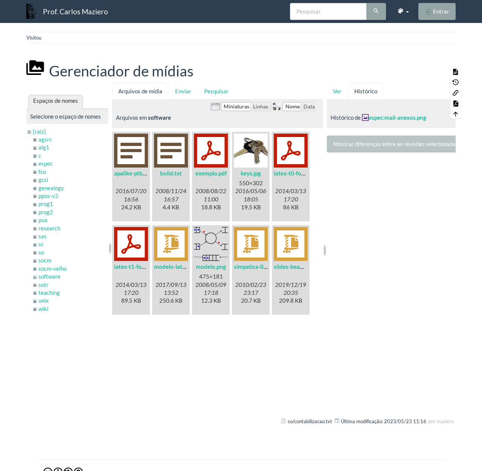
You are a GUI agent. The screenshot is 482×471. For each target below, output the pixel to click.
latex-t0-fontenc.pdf (299, 173)
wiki (43, 308)
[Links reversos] (455, 93)
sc (41, 244)
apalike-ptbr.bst (134, 173)
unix (43, 300)
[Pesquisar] (376, 11)
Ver (337, 91)
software (49, 276)
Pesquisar (216, 91)
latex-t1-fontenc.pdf (140, 266)
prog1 (45, 203)
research (49, 228)
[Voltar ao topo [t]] (455, 114)
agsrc (45, 139)
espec (45, 163)
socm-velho (52, 268)
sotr (43, 284)
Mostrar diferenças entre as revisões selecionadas (395, 143)
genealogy (51, 187)
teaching (49, 292)
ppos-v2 (48, 195)
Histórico (365, 91)
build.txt (171, 173)
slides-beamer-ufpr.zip (302, 266)
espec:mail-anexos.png (397, 117)
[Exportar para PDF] (455, 103)
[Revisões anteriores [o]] (455, 82)
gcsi (43, 179)
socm (44, 260)
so (41, 252)
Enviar (183, 91)
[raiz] (39, 131)
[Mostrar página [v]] (455, 71)
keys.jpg (251, 173)
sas (42, 236)
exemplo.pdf (211, 173)
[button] (403, 11)
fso (42, 171)
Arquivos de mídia (140, 91)
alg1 (43, 147)
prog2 (45, 212)
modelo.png (211, 266)
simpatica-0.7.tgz (255, 266)
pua (42, 219)
